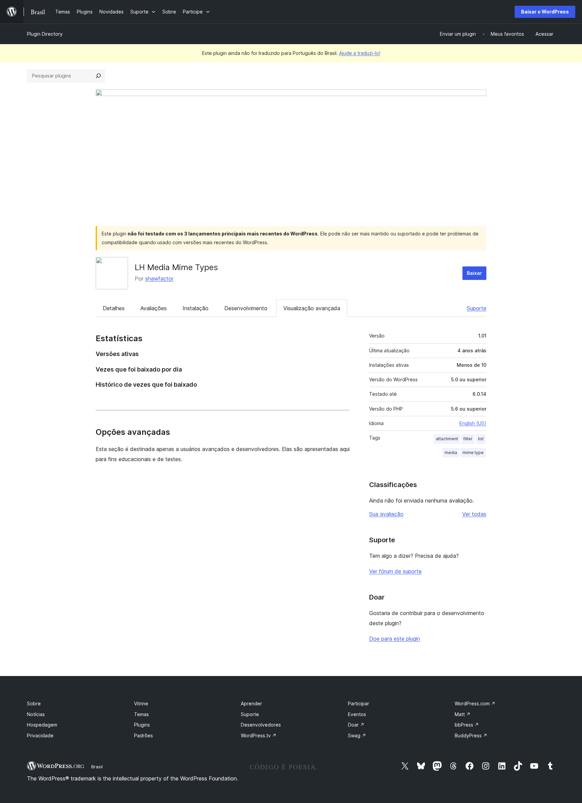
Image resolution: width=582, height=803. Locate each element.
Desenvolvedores (261, 725)
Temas (141, 714)
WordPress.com (475, 703)
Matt (463, 714)
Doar (356, 725)
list (481, 438)
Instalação (195, 308)
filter (468, 438)
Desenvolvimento (245, 308)
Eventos (357, 714)
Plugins (142, 725)
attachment (447, 438)
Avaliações (153, 308)
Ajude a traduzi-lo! (359, 53)
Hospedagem (42, 725)
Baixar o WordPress (545, 11)
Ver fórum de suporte (395, 571)
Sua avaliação (386, 514)
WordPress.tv (259, 735)
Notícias (36, 714)
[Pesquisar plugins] (98, 76)
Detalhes (114, 308)
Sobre (34, 703)
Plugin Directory (45, 34)
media (451, 452)
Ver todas (474, 514)
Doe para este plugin (394, 638)
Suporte (476, 308)
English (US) (472, 423)
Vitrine (141, 703)
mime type (473, 452)
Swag (357, 735)
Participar (358, 703)
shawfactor (159, 278)
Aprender (251, 703)
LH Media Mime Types (176, 267)
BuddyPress (471, 735)
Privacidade (40, 735)
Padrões (143, 735)
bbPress (467, 725)
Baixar (474, 273)
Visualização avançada (311, 308)
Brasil (97, 766)
